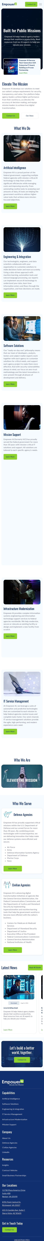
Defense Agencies (9, 1143)
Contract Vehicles (9, 1170)
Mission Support (9, 1124)
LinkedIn (5, 1152)
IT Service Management (12, 1114)
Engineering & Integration (13, 1109)
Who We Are (22, 760)
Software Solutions (10, 1104)
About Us (6, 1138)
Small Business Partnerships (14, 1175)
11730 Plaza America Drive (13, 1190)
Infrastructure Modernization (14, 1119)
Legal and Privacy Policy (22, 1240)
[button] (38, 784)
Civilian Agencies (9, 1147)
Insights (5, 1165)
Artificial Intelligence (11, 1098)
